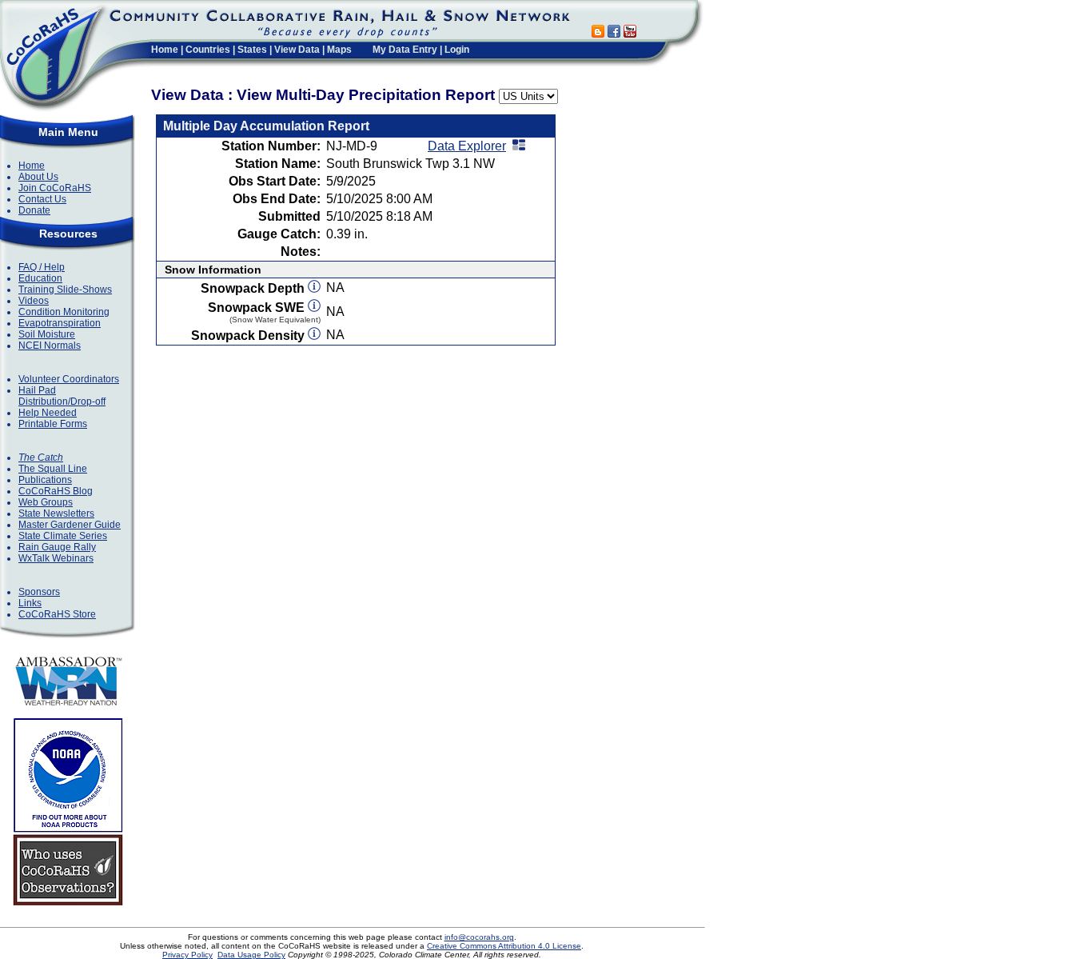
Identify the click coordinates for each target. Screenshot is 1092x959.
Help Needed (47, 412)
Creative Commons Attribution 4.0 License (504, 945)
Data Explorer (467, 146)
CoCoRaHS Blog (55, 491)
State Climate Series (62, 535)
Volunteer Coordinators (68, 379)
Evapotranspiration (59, 323)
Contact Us (42, 199)
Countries (207, 49)
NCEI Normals (49, 345)
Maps (339, 49)
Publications (45, 479)
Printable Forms (52, 424)
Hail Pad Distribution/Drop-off (62, 396)
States (252, 49)
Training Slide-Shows (65, 289)
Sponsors (39, 591)
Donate (34, 210)
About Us (38, 176)
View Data (297, 49)
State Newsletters (56, 513)
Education (40, 278)
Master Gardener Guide (69, 524)
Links (30, 603)
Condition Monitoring (64, 312)
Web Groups (45, 502)
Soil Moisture (46, 334)
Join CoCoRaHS (54, 188)
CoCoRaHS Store (57, 614)
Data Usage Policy (251, 954)
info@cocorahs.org (479, 937)
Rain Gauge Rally (57, 547)
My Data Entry (405, 49)
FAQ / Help (41, 267)
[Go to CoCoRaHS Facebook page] (614, 33)
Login (456, 49)
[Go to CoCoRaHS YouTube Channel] (630, 33)
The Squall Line (52, 468)
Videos (33, 300)
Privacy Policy (187, 954)
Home (164, 49)
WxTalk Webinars (56, 558)
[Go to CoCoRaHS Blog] (598, 33)
